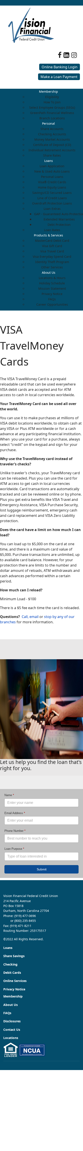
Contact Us (11, 1029)
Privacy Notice (14, 989)
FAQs (7, 1013)
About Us (10, 1005)
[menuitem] (48, 91)
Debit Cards (12, 972)
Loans (7, 948)
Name (9, 795)
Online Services (15, 981)
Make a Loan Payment (59, 76)
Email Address (14, 813)
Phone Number (14, 831)
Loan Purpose (14, 849)
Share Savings (14, 956)
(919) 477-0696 (25, 916)
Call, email (30, 616)
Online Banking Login (59, 67)
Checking (10, 964)
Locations (10, 1038)
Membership (13, 996)
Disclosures (12, 1021)
